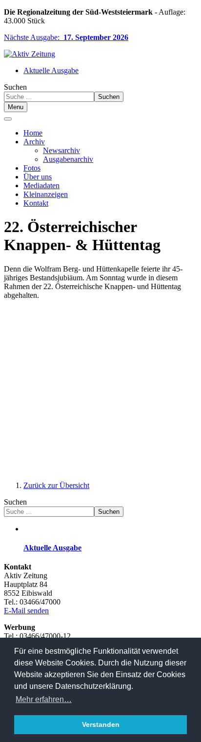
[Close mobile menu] (8, 118)
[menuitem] (32, 133)
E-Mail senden (26, 610)
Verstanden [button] (101, 724)
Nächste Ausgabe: (66, 37)
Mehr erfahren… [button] (44, 699)
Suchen (15, 87)
